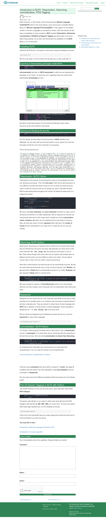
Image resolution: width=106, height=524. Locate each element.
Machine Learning (57, 504)
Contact (102, 3)
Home (58, 3)
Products (65, 3)
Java (48, 504)
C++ (51, 504)
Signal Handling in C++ (26, 499)
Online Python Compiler (76, 3)
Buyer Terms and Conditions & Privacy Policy (80, 513)
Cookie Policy (77, 508)
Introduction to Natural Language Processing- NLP (37, 427)
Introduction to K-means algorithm (31, 432)
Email (22, 481)
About (56, 509)
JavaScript (45, 506)
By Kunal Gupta (27, 16)
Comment (24, 444)
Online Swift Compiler (92, 3)
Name (22, 472)
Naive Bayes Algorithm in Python (90, 47)
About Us (71, 511)
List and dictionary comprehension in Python (35, 354)
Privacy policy (46, 509)
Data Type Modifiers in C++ (55, 499)
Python (44, 504)
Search (97, 8)
